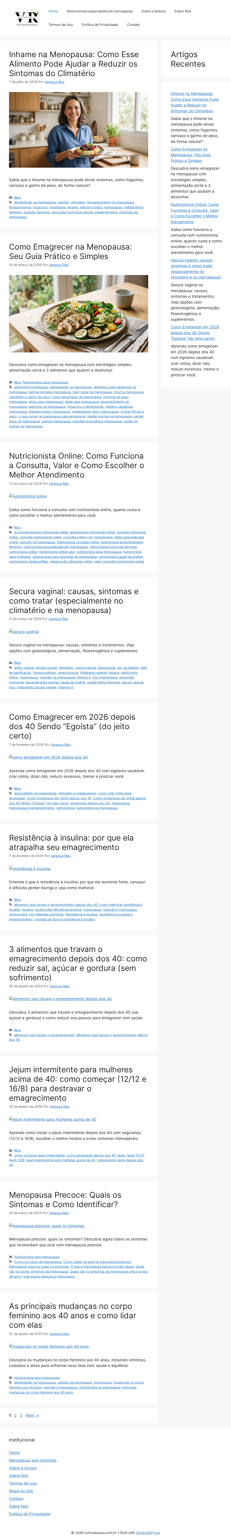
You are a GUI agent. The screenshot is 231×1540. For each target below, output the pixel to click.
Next (32, 1415)
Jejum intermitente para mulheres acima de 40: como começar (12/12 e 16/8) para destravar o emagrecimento (77, 1084)
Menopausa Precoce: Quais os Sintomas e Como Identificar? (65, 1199)
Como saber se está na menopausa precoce (97, 1262)
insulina (27, 909)
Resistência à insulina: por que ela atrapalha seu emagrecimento (71, 842)
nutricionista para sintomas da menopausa (64, 557)
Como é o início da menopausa (37, 1262)
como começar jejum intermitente (39, 1155)
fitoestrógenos (20, 207)
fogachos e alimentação (85, 406)
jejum (121, 1155)
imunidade (57, 207)
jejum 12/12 (135, 1155)
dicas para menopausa (46, 402)
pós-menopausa (105, 677)
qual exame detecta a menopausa (48, 1276)
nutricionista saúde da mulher (121, 557)
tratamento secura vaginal (36, 687)
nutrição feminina (36, 212)
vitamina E (66, 687)
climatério (78, 202)
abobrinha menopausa (31, 387)
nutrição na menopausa (37, 542)
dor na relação (128, 668)
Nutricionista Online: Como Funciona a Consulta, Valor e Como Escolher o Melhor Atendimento (76, 465)
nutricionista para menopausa (99, 552)
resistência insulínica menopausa (97, 421)
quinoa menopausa (56, 421)
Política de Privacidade (100, 25)
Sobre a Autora (153, 11)
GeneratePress (148, 1533)
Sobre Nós (182, 11)
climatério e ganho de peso (29, 397)
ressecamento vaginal (41, 682)
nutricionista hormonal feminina (113, 547)
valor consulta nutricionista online (119, 561)
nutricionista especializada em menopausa (56, 547)
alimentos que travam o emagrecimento (44, 1035)
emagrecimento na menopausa (110, 202)
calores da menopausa (75, 1382)
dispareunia (106, 668)
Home (53, 11)
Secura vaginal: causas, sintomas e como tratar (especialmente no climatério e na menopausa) (74, 600)
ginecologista (68, 672)
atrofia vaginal (46, 668)
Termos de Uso (61, 25)
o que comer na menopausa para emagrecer (51, 416)
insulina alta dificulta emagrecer (58, 909)
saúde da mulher (72, 682)
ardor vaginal (24, 668)
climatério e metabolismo (77, 793)
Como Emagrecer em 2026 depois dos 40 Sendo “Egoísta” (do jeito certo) (72, 726)
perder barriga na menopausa (109, 416)
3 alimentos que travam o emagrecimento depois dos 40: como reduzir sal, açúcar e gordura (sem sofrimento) (78, 963)
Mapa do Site (21, 1491)
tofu (12, 687)
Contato (133, 25)
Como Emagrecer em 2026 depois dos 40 (59, 798)
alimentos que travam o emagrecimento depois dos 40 (55, 904)
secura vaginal (132, 682)
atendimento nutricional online (92, 532)
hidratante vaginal (93, 672)
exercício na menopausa (47, 406)
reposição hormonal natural (72, 212)
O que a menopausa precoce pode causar (102, 1266)
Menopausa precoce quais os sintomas (39, 1266)
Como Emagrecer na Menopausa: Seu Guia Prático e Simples (70, 251)
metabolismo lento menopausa (95, 411)
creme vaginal (85, 668)
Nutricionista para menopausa (45, 382)
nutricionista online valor (57, 552)
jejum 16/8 (17, 1160)
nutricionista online (23, 552)
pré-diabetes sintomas (46, 914)
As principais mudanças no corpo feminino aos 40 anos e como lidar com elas (72, 1315)
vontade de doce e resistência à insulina (65, 919)
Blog (17, 197)
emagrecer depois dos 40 (90, 803)
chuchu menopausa (129, 392)
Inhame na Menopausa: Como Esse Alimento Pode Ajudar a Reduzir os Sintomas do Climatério (74, 64)
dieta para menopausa (82, 402)
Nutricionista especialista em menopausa (99, 11)
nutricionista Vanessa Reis (28, 561)
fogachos (40, 207)
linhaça (114, 672)
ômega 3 (83, 677)
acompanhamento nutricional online (41, 532)
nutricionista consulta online (78, 542)
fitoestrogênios (44, 672)
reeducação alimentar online (71, 561)
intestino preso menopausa (49, 411)
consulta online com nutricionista (88, 537)
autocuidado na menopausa (35, 793)
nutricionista (65, 808)
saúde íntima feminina (103, 682)
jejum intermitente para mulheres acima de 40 (60, 1160)
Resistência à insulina (81, 914)
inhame (72, 207)
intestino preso (91, 207)
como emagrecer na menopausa (76, 397)
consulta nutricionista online (40, 537)
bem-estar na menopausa (92, 392)
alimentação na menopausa (35, 202)
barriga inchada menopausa (50, 392)
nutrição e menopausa (120, 909)
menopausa (113, 207)
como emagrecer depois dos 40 (91, 1155)
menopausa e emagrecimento (31, 808)
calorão (63, 202)
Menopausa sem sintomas (33, 1460)
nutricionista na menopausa (97, 808)
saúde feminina (106, 212)
